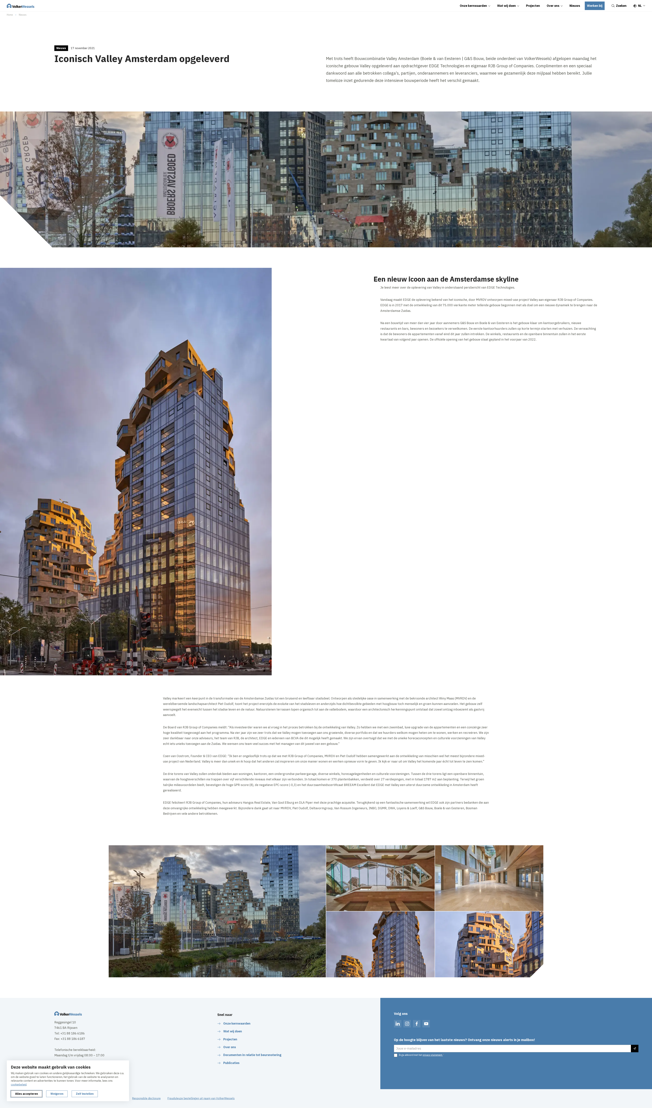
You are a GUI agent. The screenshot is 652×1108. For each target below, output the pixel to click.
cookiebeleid (18, 1084)
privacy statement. (433, 1055)
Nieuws (22, 14)
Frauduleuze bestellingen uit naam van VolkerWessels (201, 1098)
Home (10, 14)
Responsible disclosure (146, 1098)
